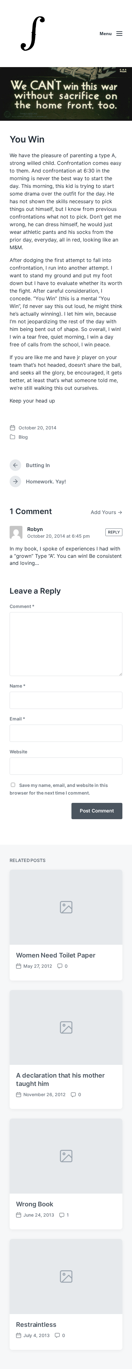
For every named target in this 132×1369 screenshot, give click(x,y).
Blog (23, 437)
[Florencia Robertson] (33, 34)
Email (17, 718)
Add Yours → (106, 512)
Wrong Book (34, 1204)
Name (18, 685)
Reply (114, 532)
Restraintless (36, 1324)
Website (18, 751)
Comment (22, 606)
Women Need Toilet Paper (55, 955)
